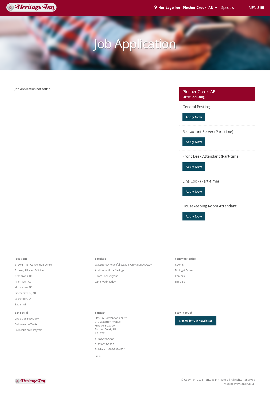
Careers (180, 276)
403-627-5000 (106, 339)
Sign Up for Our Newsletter (195, 320)
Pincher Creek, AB (25, 293)
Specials (227, 7)
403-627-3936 (105, 344)
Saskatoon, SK (23, 299)
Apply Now (194, 117)
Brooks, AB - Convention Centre (34, 264)
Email (98, 356)
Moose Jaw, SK (23, 287)
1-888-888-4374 (115, 349)
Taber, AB (21, 304)
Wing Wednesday (105, 281)
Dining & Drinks (184, 270)
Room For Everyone (106, 276)
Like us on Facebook (27, 318)
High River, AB (23, 281)
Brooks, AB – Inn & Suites (29, 270)
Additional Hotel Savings (109, 270)
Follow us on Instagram (28, 330)
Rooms (179, 264)
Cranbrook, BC (23, 276)
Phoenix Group (246, 383)
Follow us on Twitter (27, 324)
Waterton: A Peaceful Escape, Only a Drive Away (123, 264)
